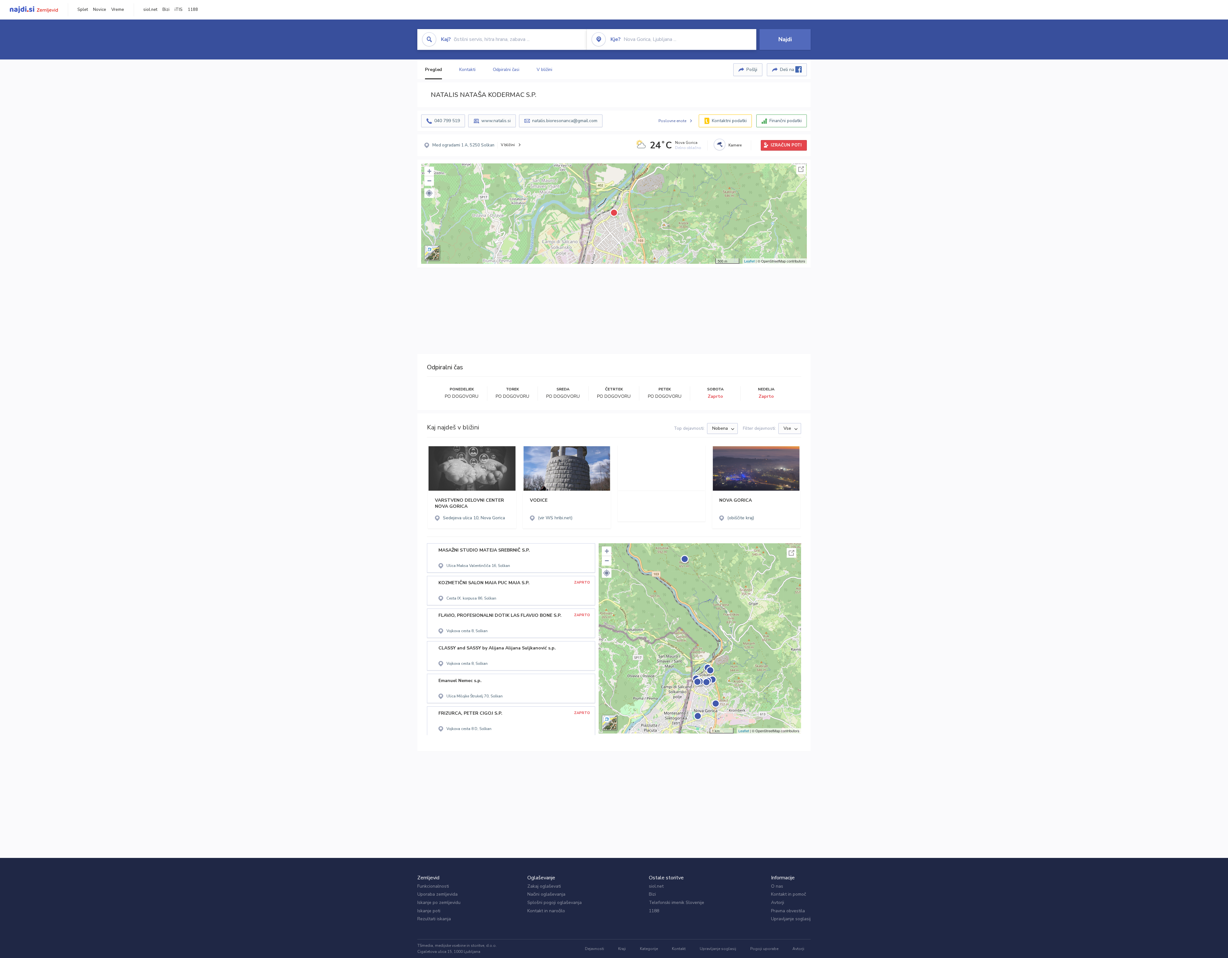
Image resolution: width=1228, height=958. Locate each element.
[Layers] (432, 253)
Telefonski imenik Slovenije (676, 902)
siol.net (150, 9)
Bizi (165, 9)
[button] (429, 193)
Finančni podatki (785, 121)
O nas (777, 886)
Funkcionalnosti (433, 886)
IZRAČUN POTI (786, 145)
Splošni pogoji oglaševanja (554, 902)
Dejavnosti (594, 948)
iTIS (179, 9)
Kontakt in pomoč (788, 894)
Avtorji (777, 902)
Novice (99, 9)
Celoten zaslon (801, 169)
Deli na (787, 70)
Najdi (785, 39)
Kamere (735, 145)
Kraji (622, 948)
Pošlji (751, 70)
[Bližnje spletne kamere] (719, 144)
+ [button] (429, 171)
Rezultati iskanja (434, 919)
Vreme (117, 9)
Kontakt (679, 948)
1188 (193, 9)
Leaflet (749, 260)
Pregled (433, 70)
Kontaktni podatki (729, 121)
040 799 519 (447, 121)
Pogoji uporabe (764, 948)
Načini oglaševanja (546, 894)
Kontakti (467, 70)
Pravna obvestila (788, 911)
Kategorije (649, 948)
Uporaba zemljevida (437, 894)
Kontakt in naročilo (546, 911)
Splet (82, 9)
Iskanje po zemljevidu (438, 902)
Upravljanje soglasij (791, 919)
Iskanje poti (428, 911)
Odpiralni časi (506, 70)
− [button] (429, 181)
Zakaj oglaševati (544, 886)
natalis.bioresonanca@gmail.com (564, 121)
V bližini (544, 70)
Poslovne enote (672, 120)
